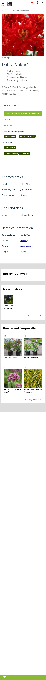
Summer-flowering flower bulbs (17, 154)
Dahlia (23, 240)
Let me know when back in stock (25, 113)
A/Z (4, 10)
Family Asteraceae (27, 136)
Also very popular (32, 399)
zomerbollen (10, 147)
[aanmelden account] (37, 4)
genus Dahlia (10, 136)
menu (3, 5)
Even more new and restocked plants (24, 316)
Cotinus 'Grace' (10, 357)
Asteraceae (26, 246)
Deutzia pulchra (31, 357)
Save (8, 119)
